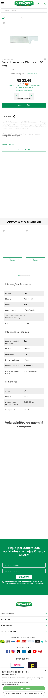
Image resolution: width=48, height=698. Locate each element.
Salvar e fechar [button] (24, 688)
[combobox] (24, 10)
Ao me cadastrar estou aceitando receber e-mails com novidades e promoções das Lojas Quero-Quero (24, 582)
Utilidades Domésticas (18, 18)
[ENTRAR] (38, 3)
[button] (24, 90)
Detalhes (25, 682)
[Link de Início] (3, 18)
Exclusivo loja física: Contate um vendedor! (12, 268)
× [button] (45, 670)
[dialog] (24, 683)
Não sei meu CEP (8, 144)
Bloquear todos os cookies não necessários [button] (24, 694)
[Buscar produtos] (43, 10)
